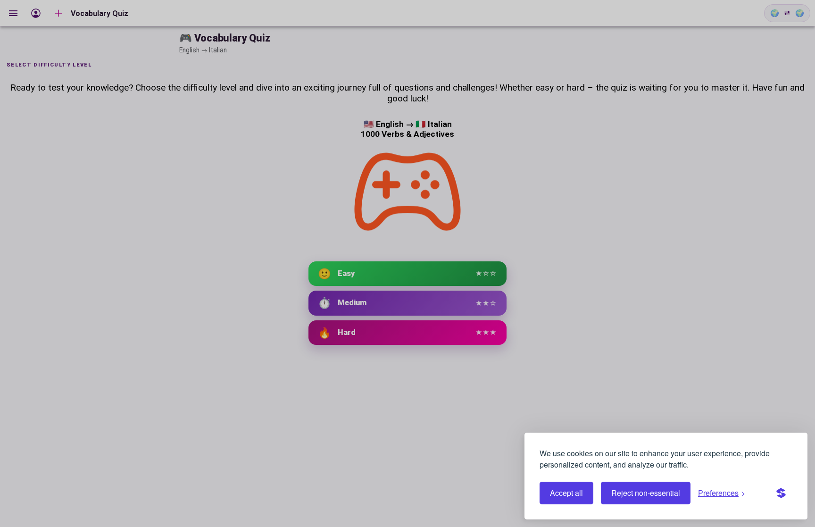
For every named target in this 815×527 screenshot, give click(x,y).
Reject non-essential (645, 492)
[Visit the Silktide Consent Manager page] (781, 493)
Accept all (566, 492)
